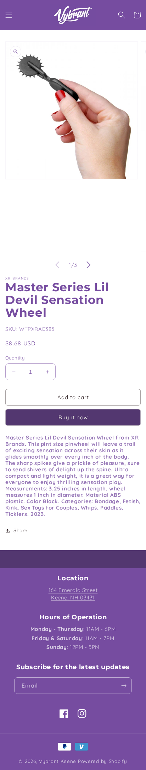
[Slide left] (57, 265)
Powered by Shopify (102, 761)
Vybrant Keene (57, 761)
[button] (9, 15)
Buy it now (73, 417)
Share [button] (20, 530)
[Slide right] (88, 265)
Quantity (14, 358)
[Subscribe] (123, 685)
